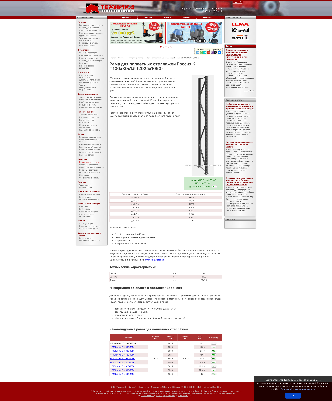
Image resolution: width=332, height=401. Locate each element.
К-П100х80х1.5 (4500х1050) (122, 362)
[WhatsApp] (201, 52)
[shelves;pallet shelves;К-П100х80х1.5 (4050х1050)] (213, 358)
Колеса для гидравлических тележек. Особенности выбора (239, 144)
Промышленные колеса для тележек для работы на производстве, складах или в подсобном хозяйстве (239, 181)
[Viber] (212, 52)
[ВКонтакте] (219, 52)
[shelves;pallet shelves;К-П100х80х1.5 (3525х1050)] (213, 354)
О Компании (125, 18)
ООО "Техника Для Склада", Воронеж (158, 396)
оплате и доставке (154, 259)
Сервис (186, 18)
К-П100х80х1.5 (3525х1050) (122, 355)
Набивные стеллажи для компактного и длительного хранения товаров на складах (240, 106)
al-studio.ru (183, 396)
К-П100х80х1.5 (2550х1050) (122, 347)
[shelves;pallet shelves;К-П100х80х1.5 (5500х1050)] (213, 370)
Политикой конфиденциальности (298, 389)
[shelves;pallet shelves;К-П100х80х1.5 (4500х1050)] (213, 362)
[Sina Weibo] (208, 52)
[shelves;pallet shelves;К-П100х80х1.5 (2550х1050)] (213, 347)
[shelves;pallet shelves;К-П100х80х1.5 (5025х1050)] (213, 366)
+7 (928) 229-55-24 (190, 387)
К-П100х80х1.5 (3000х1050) (122, 351)
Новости (148, 18)
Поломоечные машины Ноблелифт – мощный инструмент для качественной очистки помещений (237, 54)
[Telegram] (197, 52)
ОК (293, 396)
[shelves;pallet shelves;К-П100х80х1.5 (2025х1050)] (214, 186)
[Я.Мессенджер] (204, 52)
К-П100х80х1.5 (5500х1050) (122, 370)
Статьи (167, 18)
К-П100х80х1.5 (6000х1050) (122, 374)
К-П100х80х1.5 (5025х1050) (122, 366)
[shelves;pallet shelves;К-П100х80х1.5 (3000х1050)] (213, 351)
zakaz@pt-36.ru (214, 387)
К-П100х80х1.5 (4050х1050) (122, 358)
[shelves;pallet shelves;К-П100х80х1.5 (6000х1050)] (213, 374)
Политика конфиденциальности (226, 391)
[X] (215, 52)
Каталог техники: (85, 17)
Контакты (207, 18)
